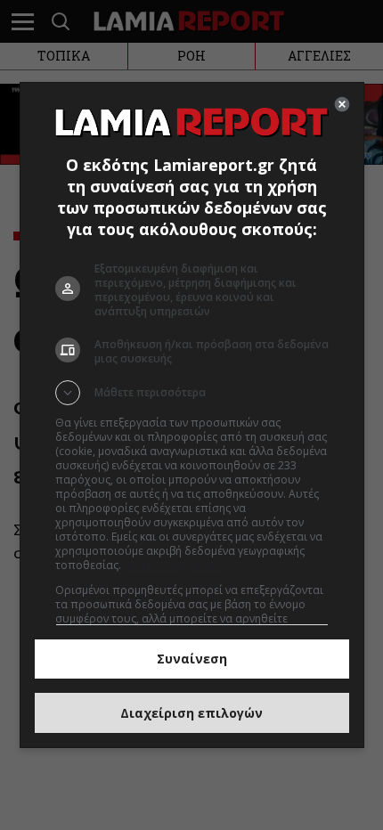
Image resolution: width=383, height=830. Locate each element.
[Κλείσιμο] (342, 104)
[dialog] (192, 415)
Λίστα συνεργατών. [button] (173, 565)
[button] (192, 392)
